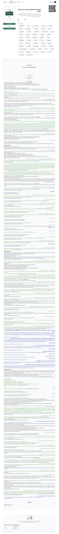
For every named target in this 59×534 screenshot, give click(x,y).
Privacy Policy (9, 531)
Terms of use (5, 531)
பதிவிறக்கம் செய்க (9, 26)
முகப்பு (4, 526)
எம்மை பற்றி (5, 527)
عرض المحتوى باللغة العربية (9, 28)
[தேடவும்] (55, 2)
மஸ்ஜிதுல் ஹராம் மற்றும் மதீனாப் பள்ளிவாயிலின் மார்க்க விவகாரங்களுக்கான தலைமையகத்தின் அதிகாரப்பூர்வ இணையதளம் (16, 527)
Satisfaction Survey (6, 528)
